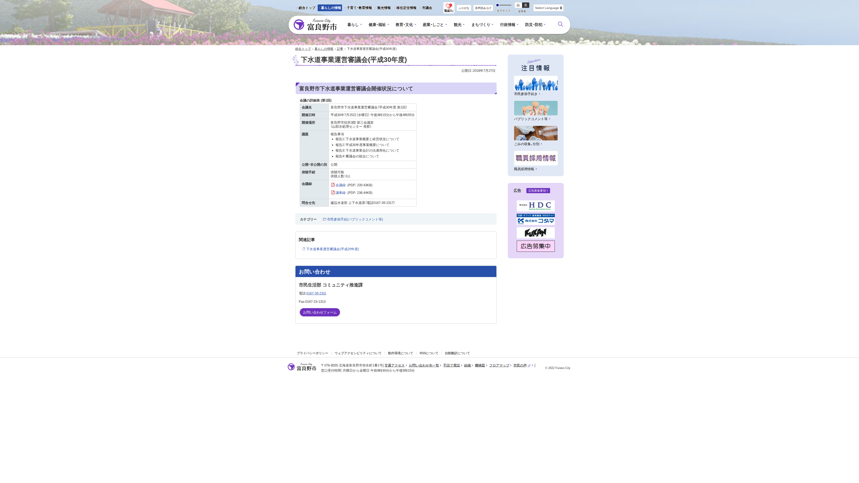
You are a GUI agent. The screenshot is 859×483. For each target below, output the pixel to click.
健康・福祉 (377, 25)
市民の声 (522, 365)
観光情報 (382, 8)
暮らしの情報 (331, 8)
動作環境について (400, 353)
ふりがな (464, 8)
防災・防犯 (533, 25)
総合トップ (307, 8)
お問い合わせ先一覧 (424, 365)
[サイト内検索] (560, 24)
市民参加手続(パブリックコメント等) (355, 219)
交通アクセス (395, 365)
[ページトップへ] (849, 474)
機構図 (480, 365)
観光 (457, 25)
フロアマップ (499, 365)
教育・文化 (404, 25)
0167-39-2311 (316, 293)
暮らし (353, 25)
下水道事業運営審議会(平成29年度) (332, 249)
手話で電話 (451, 365)
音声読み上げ (483, 8)
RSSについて (429, 353)
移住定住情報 (405, 8)
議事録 (354, 193)
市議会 (427, 8)
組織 (467, 365)
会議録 (354, 185)
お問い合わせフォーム (320, 312)
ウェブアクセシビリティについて (358, 353)
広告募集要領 (537, 190)
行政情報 (507, 25)
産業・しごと (433, 25)
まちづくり (480, 25)
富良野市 (302, 367)
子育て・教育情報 (359, 8)
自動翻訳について (457, 353)
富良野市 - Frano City (315, 25)
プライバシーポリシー (312, 353)
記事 (340, 49)
